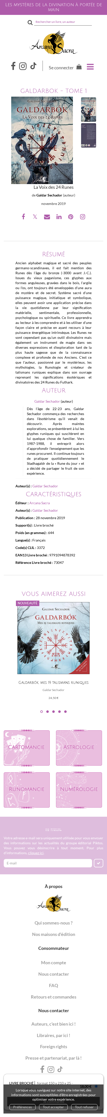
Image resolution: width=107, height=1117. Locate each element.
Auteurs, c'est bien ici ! (53, 1024)
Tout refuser (84, 1107)
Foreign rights (53, 1046)
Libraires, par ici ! (53, 1035)
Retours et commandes (53, 997)
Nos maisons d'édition (53, 934)
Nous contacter (53, 974)
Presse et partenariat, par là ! (53, 1058)
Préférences (22, 1107)
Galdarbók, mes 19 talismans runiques (53, 683)
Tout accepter (53, 1107)
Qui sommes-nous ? (54, 922)
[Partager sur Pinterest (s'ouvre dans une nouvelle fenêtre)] (71, 217)
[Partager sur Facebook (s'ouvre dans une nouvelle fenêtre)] (24, 217)
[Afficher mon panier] (78, 67)
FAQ (53, 985)
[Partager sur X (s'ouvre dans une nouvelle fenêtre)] (35, 217)
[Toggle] (90, 66)
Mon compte (53, 962)
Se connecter (61, 67)
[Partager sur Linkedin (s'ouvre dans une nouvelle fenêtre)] (59, 217)
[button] (42, 140)
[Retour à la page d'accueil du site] (53, 42)
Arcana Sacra (39, 503)
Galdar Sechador (49, 195)
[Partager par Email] (47, 217)
